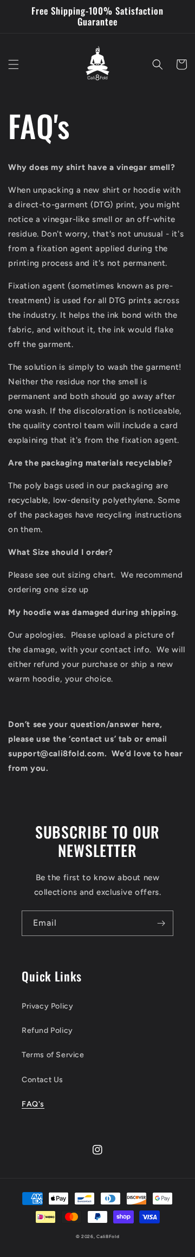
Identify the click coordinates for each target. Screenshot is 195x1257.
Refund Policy (47, 1030)
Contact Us (42, 1079)
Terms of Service (53, 1054)
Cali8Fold (107, 1236)
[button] (13, 64)
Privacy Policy (47, 1006)
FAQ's (33, 1104)
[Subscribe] (161, 923)
